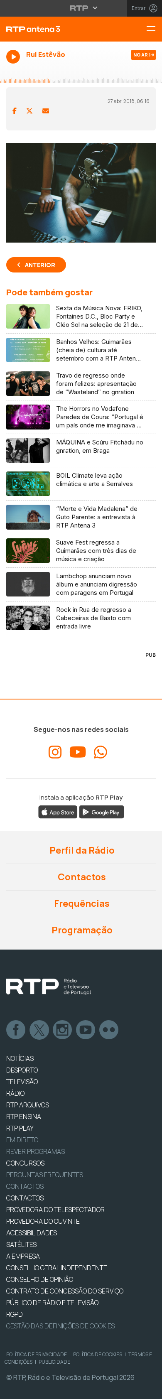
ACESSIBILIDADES (31, 1232)
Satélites (21, 1244)
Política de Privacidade (36, 1354)
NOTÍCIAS (20, 1058)
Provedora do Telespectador (55, 1209)
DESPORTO (22, 1070)
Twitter (39, 1030)
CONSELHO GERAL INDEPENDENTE (56, 1267)
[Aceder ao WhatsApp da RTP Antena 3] (100, 752)
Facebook (16, 1030)
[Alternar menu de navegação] (154, 29)
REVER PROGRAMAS (35, 1151)
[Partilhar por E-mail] (45, 110)
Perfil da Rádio (81, 850)
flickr (109, 1030)
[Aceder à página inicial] (54, 29)
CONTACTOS (25, 1198)
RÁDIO (15, 1093)
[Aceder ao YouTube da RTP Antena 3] (77, 752)
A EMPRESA (23, 1256)
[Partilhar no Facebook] (14, 110)
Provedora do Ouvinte (43, 1221)
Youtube (86, 1030)
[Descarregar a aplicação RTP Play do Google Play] (101, 811)
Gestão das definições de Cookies (60, 1325)
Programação (81, 930)
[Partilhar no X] (29, 110)
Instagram (63, 1030)
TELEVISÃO (22, 1081)
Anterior (40, 265)
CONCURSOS (25, 1163)
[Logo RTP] (48, 987)
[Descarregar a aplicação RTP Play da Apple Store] (58, 811)
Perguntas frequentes (44, 1174)
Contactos (81, 877)
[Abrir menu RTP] (81, 8)
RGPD (14, 1314)
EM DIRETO (22, 1139)
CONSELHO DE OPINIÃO (39, 1279)
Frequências (81, 903)
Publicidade (54, 1361)
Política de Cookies (97, 1354)
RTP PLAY (20, 1128)
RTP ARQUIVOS (27, 1104)
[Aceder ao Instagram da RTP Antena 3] (55, 752)
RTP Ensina (23, 1116)
